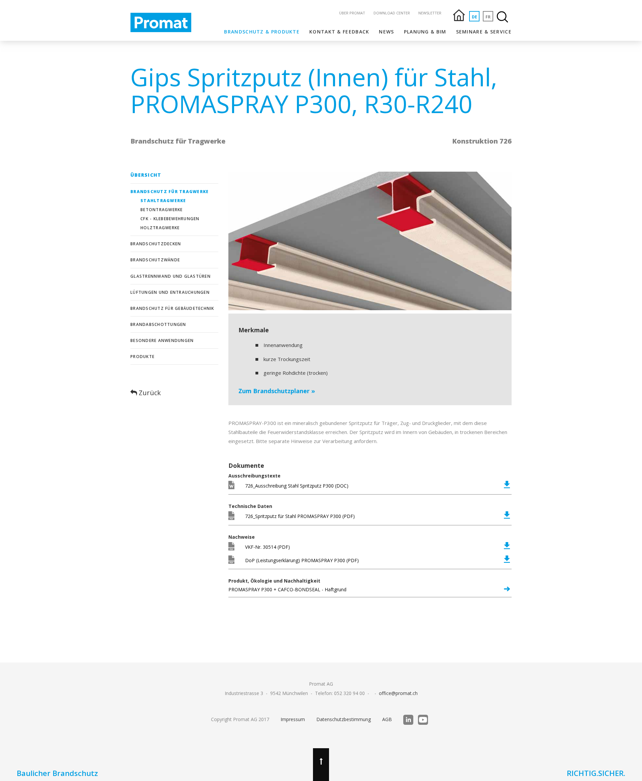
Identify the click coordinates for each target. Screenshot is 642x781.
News (386, 31)
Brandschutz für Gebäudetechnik (172, 308)
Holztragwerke (160, 228)
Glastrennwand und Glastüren (170, 276)
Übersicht (145, 175)
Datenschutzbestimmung (343, 719)
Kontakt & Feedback (339, 31)
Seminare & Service (484, 31)
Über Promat (352, 12)
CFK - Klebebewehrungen (170, 219)
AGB (387, 719)
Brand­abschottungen (158, 324)
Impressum (293, 719)
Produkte (142, 356)
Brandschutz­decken (155, 244)
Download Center (391, 12)
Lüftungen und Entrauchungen (170, 292)
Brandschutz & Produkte (262, 31)
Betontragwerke (161, 209)
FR (488, 17)
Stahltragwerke (163, 200)
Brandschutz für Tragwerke (169, 191)
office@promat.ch (398, 693)
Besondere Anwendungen (162, 340)
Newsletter (429, 12)
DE (474, 17)
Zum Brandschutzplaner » (276, 391)
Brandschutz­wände (155, 260)
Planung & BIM (425, 31)
